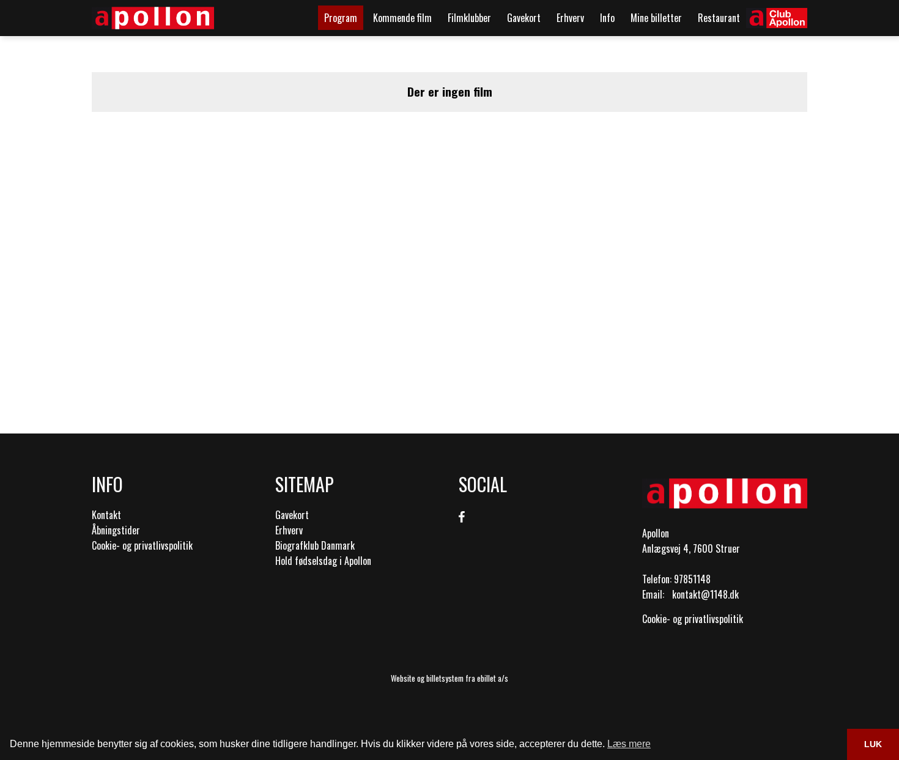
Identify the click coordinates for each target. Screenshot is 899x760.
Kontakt (106, 514)
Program (340, 17)
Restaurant (719, 17)
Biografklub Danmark (315, 545)
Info (607, 17)
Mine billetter (656, 17)
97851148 (692, 579)
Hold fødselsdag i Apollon (323, 560)
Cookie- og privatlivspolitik (142, 545)
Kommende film (402, 17)
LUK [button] (873, 744)
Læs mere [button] (629, 744)
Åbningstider (116, 530)
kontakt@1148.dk (705, 594)
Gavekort (524, 17)
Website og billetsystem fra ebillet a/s (449, 678)
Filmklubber (469, 17)
